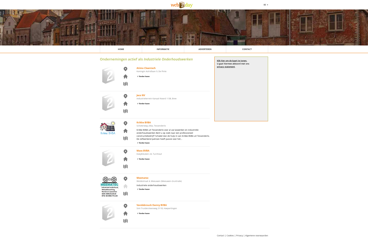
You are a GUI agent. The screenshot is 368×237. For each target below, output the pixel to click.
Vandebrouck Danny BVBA (152, 205)
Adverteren (205, 49)
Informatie (163, 49)
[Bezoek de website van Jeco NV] (124, 103)
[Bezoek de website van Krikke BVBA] (124, 130)
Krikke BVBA (144, 122)
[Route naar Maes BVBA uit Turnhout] (124, 166)
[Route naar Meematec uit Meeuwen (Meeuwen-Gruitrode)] (124, 193)
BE (265, 4)
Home (121, 49)
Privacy (239, 235)
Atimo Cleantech (146, 68)
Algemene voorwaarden (256, 235)
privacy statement (226, 66)
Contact (247, 49)
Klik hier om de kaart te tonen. (232, 60)
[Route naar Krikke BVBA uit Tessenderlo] (124, 138)
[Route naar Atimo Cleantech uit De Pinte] (124, 83)
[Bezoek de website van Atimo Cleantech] (124, 76)
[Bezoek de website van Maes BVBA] (124, 159)
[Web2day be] (182, 4)
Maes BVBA (143, 150)
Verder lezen (144, 76)
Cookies (230, 235)
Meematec (142, 177)
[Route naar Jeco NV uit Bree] (124, 111)
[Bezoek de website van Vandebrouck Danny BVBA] (124, 213)
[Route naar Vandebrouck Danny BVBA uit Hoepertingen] (124, 220)
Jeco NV (141, 95)
